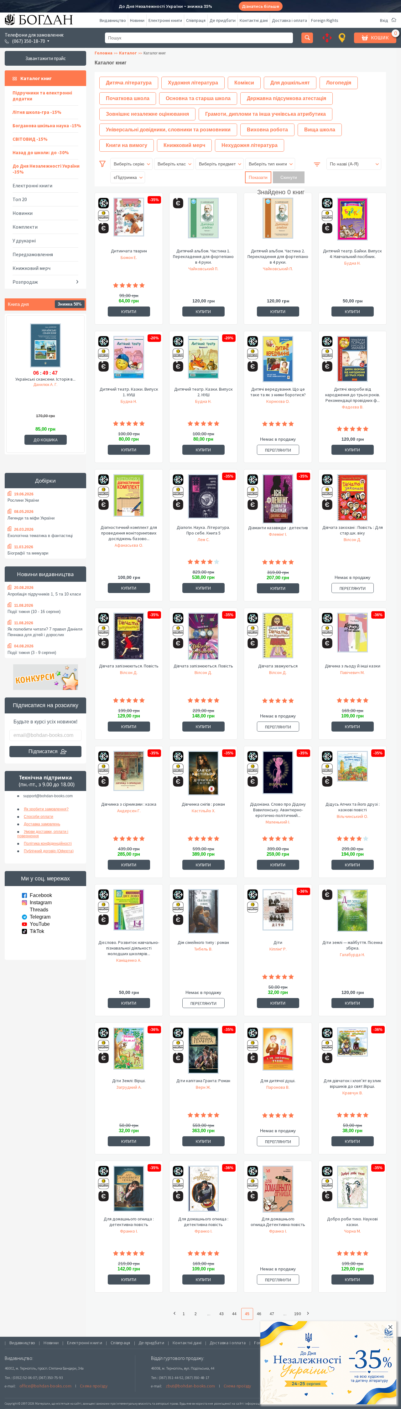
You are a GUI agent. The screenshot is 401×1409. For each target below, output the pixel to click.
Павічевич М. (352, 672)
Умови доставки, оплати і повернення (42, 833)
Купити (128, 311)
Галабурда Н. (352, 954)
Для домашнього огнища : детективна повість (129, 1221)
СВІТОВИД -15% (30, 139)
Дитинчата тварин (129, 251)
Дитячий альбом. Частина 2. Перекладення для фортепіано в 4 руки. (277, 256)
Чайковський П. (203, 268)
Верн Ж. (203, 1087)
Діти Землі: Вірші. (129, 1080)
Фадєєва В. (352, 407)
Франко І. (129, 1231)
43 (221, 1314)
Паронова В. (277, 1087)
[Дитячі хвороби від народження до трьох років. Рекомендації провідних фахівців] (352, 361)
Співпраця (196, 20)
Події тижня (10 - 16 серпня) (34, 611)
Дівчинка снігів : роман (203, 804)
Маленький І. (278, 822)
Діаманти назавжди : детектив (278, 527)
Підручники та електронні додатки (42, 96)
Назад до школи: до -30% (41, 152)
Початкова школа (127, 98)
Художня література (193, 82)
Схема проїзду (93, 1386)
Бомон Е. (129, 257)
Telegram (40, 917)
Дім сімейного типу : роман (203, 942)
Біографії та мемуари (28, 553)
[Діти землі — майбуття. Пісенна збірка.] (352, 914)
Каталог (128, 53)
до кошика (46, 440)
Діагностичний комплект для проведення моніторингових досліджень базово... (129, 533)
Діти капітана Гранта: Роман (203, 1080)
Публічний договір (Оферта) (49, 851)
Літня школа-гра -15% (37, 112)
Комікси (244, 82)
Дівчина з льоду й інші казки (352, 666)
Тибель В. (203, 949)
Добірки (45, 480)
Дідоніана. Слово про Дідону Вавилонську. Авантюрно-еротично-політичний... (278, 809)
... (208, 1314)
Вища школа (319, 129)
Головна (103, 53)
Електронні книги (165, 20)
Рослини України (23, 500)
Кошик (380, 37)
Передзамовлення (33, 254)
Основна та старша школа (198, 98)
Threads (39, 909)
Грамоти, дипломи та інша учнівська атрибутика (265, 114)
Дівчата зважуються (278, 666)
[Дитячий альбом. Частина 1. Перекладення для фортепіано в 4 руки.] (203, 223)
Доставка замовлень (42, 824)
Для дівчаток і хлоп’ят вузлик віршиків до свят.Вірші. (352, 1083)
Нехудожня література (249, 145)
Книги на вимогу (126, 145)
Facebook (41, 895)
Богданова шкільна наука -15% (47, 126)
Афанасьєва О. (129, 545)
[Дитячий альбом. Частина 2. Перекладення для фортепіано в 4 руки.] (278, 223)
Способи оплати (38, 816)
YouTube (40, 924)
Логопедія (338, 82)
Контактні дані (254, 20)
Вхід (384, 20)
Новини (137, 20)
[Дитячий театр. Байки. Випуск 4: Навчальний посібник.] (352, 223)
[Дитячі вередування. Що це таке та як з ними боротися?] (278, 361)
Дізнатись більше (260, 6)
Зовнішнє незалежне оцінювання (147, 114)
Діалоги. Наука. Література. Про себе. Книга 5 (203, 530)
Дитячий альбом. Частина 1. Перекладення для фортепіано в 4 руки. (203, 256)
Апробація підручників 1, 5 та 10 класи (44, 594)
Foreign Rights (324, 20)
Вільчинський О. (352, 816)
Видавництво (113, 20)
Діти (277, 942)
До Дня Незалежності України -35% (46, 169)
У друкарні (24, 240)
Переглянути (278, 450)
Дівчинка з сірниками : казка (128, 804)
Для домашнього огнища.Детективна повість (278, 1221)
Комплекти (25, 227)
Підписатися (43, 751)
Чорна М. (352, 1231)
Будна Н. (352, 263)
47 (272, 1314)
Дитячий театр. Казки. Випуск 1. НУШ (129, 392)
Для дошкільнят (290, 82)
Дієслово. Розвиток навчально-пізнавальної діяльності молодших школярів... (128, 948)
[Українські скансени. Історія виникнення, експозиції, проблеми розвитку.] (45, 345)
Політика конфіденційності (48, 843)
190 (297, 1314)
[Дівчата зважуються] (278, 638)
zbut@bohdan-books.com (190, 1386)
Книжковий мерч (31, 268)
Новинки (23, 213)
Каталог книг (36, 78)
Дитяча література (129, 82)
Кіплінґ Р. (278, 949)
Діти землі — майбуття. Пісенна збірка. (352, 945)
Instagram (41, 902)
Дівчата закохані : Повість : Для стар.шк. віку (352, 530)
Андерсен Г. (129, 810)
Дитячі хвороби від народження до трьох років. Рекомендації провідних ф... (352, 394)
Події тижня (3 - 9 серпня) (32, 652)
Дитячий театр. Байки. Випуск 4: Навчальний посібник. (352, 253)
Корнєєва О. (278, 401)
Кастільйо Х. (203, 810)
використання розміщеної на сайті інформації (227, 1403)
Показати (258, 177)
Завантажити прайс (45, 58)
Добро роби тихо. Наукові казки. (352, 1221)
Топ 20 (20, 199)
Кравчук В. (352, 1093)
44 (234, 1314)
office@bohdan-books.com (45, 1386)
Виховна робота (267, 129)
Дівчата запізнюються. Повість (129, 666)
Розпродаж (25, 282)
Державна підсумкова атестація (286, 98)
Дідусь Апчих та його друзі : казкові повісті (352, 807)
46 (259, 1314)
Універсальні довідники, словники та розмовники (168, 129)
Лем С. (203, 539)
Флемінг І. (278, 534)
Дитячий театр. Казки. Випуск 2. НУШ (203, 392)
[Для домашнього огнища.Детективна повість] (278, 1191)
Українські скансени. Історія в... (45, 379)
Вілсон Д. (352, 539)
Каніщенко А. (128, 960)
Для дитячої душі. (277, 1080)
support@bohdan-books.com (48, 796)
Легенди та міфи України (31, 518)
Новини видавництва (45, 574)
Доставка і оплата (289, 20)
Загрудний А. (129, 1087)
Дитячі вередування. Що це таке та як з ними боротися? (278, 392)
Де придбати (223, 20)
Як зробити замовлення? (46, 809)
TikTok (37, 931)
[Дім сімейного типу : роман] (203, 914)
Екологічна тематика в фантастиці (40, 535)
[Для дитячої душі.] (278, 1052)
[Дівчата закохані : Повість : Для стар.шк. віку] (352, 499)
